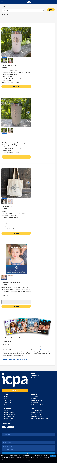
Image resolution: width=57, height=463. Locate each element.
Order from (15, 359)
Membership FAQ (9, 420)
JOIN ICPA (15, 390)
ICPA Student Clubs (9, 416)
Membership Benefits (10, 412)
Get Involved (7, 401)
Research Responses (37, 404)
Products (6, 404)
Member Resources (9, 414)
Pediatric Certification (37, 414)
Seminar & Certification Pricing (39, 418)
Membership (7, 408)
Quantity (3, 299)
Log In (33, 377)
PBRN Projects (35, 399)
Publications (34, 402)
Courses (33, 420)
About (6, 395)
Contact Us (35, 376)
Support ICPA (7, 402)
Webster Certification (37, 410)
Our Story (6, 399)
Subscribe (28, 453)
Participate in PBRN (36, 401)
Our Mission (7, 397)
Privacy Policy (20, 457)
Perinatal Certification (37, 412)
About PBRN (34, 397)
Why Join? (6, 410)
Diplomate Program (36, 416)
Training (34, 408)
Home (33, 374)
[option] (4, 60)
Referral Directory (9, 418)
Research (34, 395)
